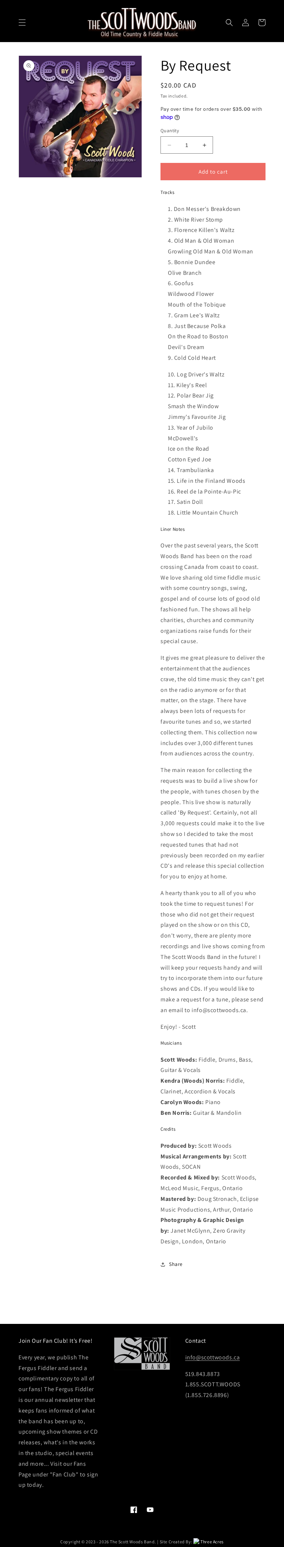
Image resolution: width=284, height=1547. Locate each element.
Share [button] (176, 1264)
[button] (22, 22)
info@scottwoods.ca (212, 1357)
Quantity (169, 130)
